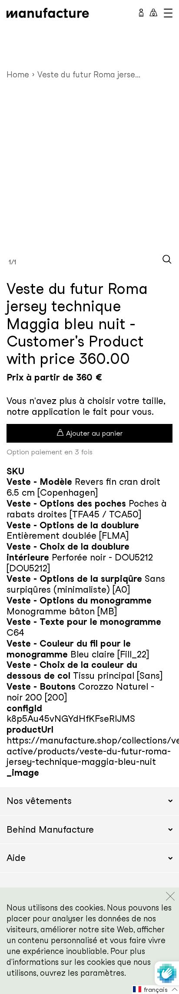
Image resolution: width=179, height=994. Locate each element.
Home (18, 74)
